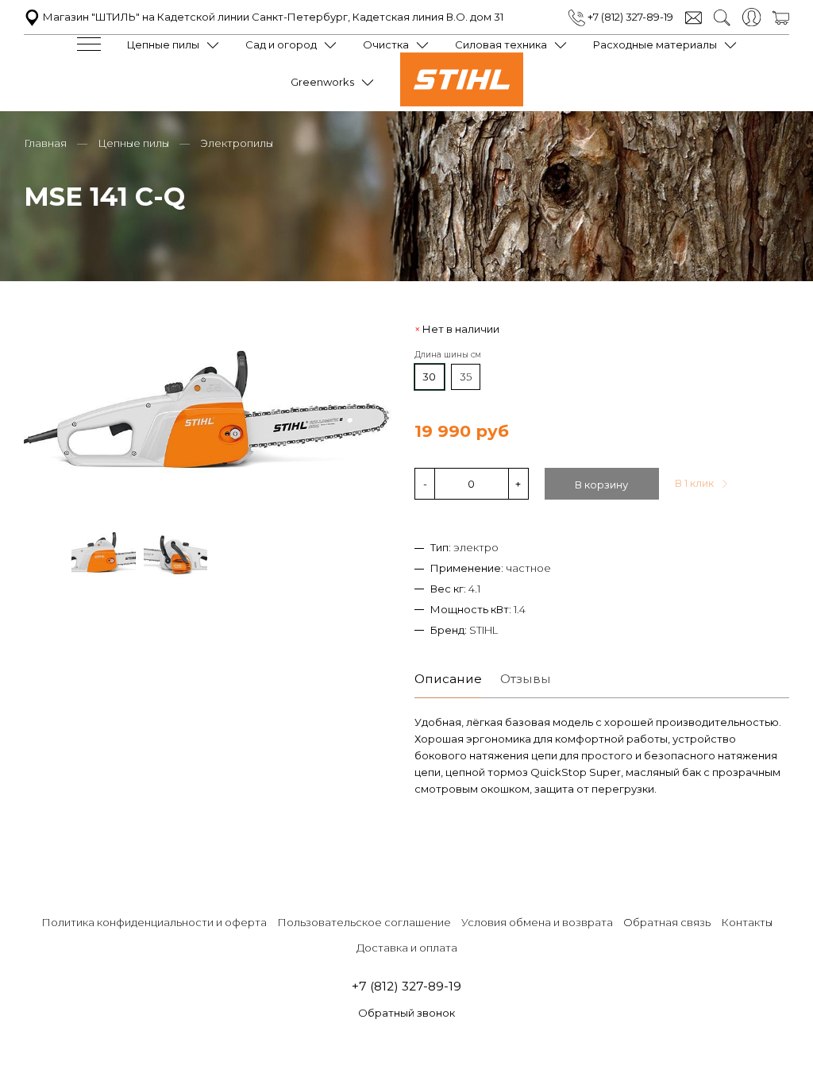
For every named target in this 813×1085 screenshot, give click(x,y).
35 (466, 376)
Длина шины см (447, 354)
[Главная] (461, 102)
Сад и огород (281, 44)
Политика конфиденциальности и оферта (154, 922)
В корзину (601, 484)
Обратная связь (667, 922)
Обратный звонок (406, 1012)
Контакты (747, 922)
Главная (45, 143)
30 (429, 376)
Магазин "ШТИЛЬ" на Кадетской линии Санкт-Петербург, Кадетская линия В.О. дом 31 (271, 16)
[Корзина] (781, 16)
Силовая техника (501, 44)
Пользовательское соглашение (364, 922)
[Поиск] (722, 16)
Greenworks (322, 81)
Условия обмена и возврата (537, 922)
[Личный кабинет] (751, 16)
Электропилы (236, 143)
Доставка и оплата (406, 947)
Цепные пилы (163, 44)
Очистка (386, 44)
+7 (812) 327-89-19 (629, 16)
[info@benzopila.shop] (693, 16)
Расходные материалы (655, 44)
